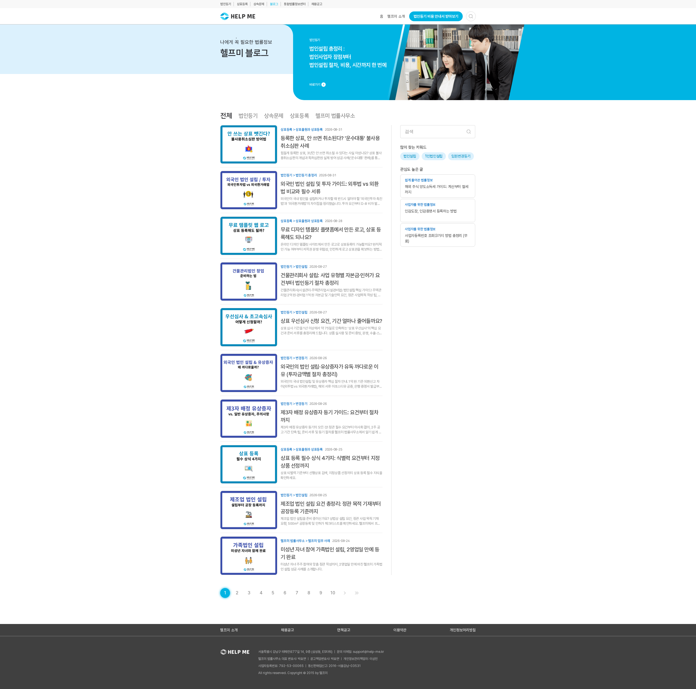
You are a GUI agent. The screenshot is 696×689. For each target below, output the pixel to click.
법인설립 (409, 156)
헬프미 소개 (396, 16)
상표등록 (242, 4)
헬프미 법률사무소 (335, 116)
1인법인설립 (434, 156)
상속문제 (258, 4)
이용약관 (399, 630)
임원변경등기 (460, 156)
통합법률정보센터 (295, 4)
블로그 (274, 4)
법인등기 (225, 4)
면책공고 (343, 630)
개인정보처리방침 (463, 630)
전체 (226, 115)
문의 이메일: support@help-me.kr (360, 652)
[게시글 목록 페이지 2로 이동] (345, 593)
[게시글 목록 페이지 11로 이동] (357, 593)
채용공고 (316, 4)
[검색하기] (471, 16)
